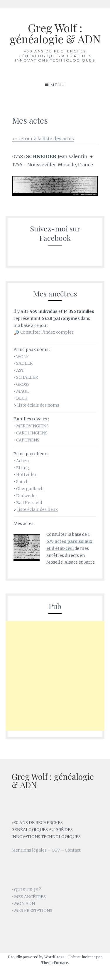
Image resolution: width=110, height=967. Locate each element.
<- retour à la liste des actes (43, 138)
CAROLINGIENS (32, 433)
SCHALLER (27, 377)
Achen (22, 460)
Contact (73, 850)
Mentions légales (29, 850)
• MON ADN (23, 903)
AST (20, 370)
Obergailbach (29, 488)
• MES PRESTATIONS (31, 910)
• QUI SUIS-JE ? (26, 889)
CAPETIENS (27, 440)
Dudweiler (27, 495)
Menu (57, 84)
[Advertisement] (55, 676)
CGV (56, 850)
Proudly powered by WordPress (36, 957)
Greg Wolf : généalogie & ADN (55, 33)
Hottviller (26, 474)
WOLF (22, 356)
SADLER (24, 363)
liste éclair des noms (38, 405)
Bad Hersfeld (29, 502)
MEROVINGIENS (32, 426)
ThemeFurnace (54, 963)
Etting (22, 467)
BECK (21, 398)
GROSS (23, 384)
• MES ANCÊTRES (28, 896)
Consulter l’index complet (46, 332)
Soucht (23, 481)
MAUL (22, 391)
